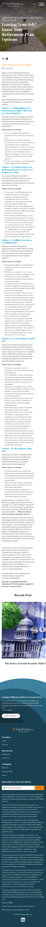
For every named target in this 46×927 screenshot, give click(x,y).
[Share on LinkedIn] (7, 58)
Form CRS (7, 902)
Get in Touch (10, 716)
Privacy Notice (7, 906)
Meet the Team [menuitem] (7, 772)
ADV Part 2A (18, 906)
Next (43, 642)
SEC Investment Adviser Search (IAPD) (15, 910)
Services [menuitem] (4, 745)
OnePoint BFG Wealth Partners (16, 65)
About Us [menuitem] (5, 768)
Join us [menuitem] (4, 775)
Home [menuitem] (4, 741)
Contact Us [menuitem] (6, 758)
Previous (3, 642)
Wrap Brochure (29, 906)
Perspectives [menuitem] (6, 754)
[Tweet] (3, 58)
